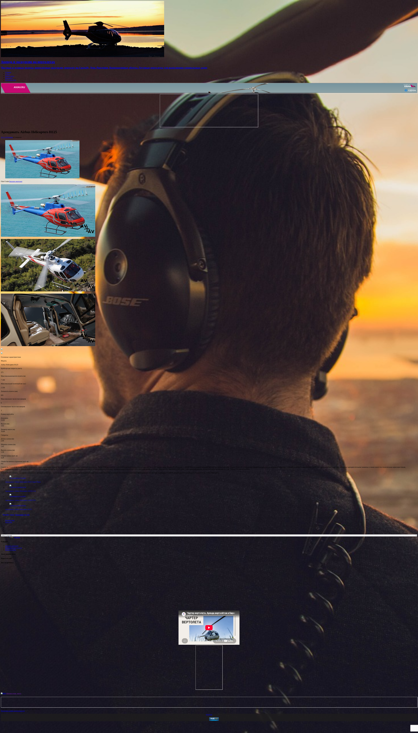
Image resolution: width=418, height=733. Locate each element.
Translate (17, 537)
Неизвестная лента (13, 693)
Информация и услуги (13, 548)
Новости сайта (10, 550)
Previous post (9, 520)
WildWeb (209, 715)
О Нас (7, 74)
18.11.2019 (5, 137)
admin (11, 137)
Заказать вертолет (15, 181)
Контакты (9, 78)
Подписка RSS (10, 80)
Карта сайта (9, 76)
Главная (8, 72)
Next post (8, 522)
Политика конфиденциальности (13, 711)
